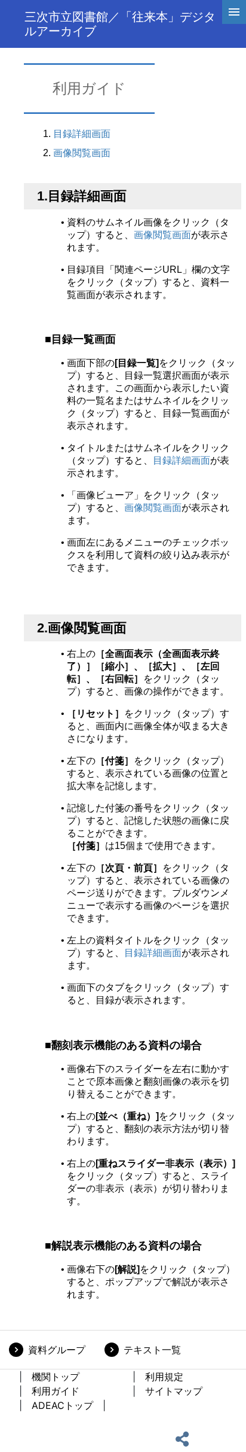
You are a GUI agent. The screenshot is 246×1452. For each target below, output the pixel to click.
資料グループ (56, 1350)
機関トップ (55, 1377)
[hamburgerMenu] (234, 12)
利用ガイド (55, 1391)
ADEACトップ (62, 1405)
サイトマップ (173, 1391)
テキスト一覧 (152, 1350)
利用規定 (164, 1377)
